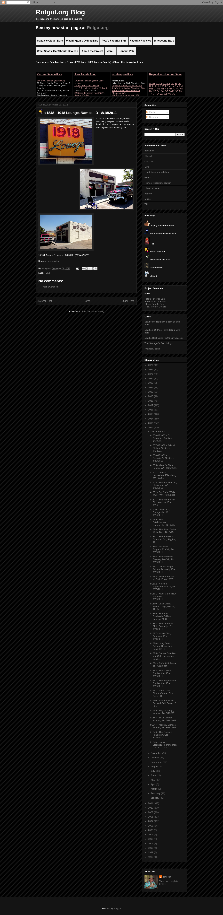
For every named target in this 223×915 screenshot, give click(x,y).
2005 (151, 830)
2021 (151, 387)
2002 (151, 839)
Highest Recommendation (157, 183)
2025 (151, 369)
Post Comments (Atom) (93, 311)
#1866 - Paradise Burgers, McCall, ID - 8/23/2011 (162, 549)
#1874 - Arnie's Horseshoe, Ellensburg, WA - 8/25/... (163, 475)
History (148, 193)
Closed (148, 156)
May (153, 780)
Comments (154, 117)
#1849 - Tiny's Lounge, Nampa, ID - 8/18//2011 (163, 712)
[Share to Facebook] (92, 268)
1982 (151, 857)
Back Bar (149, 150)
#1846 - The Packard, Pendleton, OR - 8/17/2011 (161, 735)
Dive (48, 273)
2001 (151, 843)
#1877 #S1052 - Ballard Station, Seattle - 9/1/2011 (162, 448)
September (157, 762)
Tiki (146, 204)
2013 (151, 423)
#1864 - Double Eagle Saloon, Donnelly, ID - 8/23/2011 (162, 569)
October (155, 757)
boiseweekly (53, 261)
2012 (151, 427)
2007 (151, 821)
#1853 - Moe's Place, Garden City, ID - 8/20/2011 (161, 673)
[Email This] (83, 268)
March (154, 788)
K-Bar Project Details (155, 306)
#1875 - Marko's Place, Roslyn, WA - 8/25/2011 (163, 466)
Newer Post (45, 301)
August (155, 766)
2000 (151, 848)
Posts (151, 112)
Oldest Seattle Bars (154, 304)
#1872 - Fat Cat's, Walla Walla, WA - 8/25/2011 (162, 493)
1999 (151, 852)
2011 (151, 803)
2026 (151, 365)
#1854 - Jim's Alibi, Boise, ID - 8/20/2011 (163, 664)
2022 (151, 383)
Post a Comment (50, 287)
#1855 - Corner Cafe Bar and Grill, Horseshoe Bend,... (163, 656)
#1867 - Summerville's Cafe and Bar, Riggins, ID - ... (163, 539)
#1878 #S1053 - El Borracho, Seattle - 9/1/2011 (161, 438)
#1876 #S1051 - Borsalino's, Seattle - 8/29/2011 (162, 458)
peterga (167, 876)
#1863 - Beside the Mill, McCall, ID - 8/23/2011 (163, 578)
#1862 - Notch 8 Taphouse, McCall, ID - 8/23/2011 (163, 586)
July (153, 771)
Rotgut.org (98, 27)
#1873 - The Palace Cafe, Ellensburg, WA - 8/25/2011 (163, 485)
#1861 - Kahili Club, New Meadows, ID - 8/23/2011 (163, 596)
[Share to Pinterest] (95, 268)
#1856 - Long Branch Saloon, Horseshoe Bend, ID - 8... (161, 646)
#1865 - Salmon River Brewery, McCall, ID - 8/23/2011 (162, 559)
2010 (151, 807)
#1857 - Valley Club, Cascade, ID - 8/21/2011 (160, 636)
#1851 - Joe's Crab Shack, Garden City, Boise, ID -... (161, 693)
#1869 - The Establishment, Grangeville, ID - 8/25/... (163, 522)
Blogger (117, 908)
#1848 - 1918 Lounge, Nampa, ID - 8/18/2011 (163, 719)
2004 (151, 834)
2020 (151, 392)
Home (86, 301)
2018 (151, 401)
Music (147, 199)
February (156, 793)
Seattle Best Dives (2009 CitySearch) (163, 338)
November (156, 753)
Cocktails (149, 161)
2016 (151, 409)
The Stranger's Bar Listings (158, 343)
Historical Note (151, 188)
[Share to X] (89, 268)
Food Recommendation (156, 172)
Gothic (147, 177)
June (154, 775)
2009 (151, 812)
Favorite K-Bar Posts (155, 301)
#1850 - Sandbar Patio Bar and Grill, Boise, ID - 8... (163, 703)
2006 (151, 825)
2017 (151, 405)
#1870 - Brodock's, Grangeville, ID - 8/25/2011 (160, 512)
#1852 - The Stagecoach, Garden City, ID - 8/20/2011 (163, 683)
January (155, 797)
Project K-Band (152, 348)
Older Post (128, 301)
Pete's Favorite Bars (154, 298)
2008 (151, 816)
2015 (151, 414)
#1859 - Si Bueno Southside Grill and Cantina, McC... (161, 616)
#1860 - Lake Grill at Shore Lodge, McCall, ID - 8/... (162, 606)
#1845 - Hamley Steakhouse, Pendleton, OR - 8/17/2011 (163, 745)
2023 (151, 378)
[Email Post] (77, 268)
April (153, 784)
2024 (151, 374)
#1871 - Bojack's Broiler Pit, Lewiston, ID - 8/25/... (162, 502)
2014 (151, 418)
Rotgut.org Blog (60, 12)
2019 (151, 396)
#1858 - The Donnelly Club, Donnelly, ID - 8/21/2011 (161, 626)
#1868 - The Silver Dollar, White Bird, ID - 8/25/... (163, 530)
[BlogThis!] (86, 268)
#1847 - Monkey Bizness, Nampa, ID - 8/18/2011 (163, 726)
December (156, 431)
